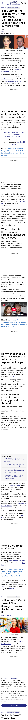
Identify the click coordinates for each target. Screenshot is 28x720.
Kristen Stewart (14, 485)
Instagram (5, 587)
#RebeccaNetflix (14, 135)
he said (11, 377)
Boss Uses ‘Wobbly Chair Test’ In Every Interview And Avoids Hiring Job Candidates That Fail (14, 470)
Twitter (11, 589)
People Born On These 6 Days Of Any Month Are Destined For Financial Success (13, 476)
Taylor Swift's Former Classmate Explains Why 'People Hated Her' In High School (14, 460)
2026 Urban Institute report (12, 678)
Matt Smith (16, 561)
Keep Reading (14, 705)
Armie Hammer (6, 79)
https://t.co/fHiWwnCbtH (14, 137)
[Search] (21, 2)
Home (2, 7)
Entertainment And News (13, 7)
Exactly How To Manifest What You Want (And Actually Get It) (14, 465)
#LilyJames (20, 132)
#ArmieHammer (10, 132)
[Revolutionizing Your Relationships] (14, 2)
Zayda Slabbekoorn (6, 615)
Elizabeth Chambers (13, 81)
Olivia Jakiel (4, 31)
